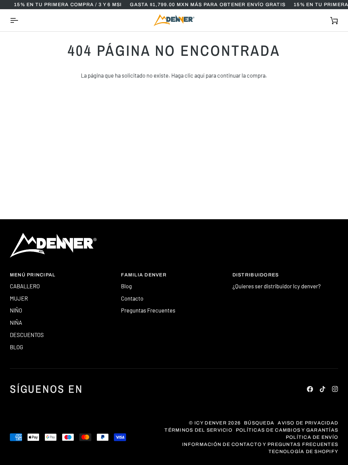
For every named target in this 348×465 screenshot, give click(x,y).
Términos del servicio (198, 430)
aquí (199, 75)
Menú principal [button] (33, 274)
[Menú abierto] (20, 20)
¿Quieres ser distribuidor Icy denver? (276, 286)
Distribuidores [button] (255, 274)
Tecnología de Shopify (303, 451)
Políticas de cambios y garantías (287, 430)
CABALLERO (25, 286)
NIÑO (16, 310)
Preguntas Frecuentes (148, 310)
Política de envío (312, 437)
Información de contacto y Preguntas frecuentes (260, 444)
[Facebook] (310, 389)
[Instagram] (335, 389)
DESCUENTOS (27, 334)
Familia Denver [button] (144, 274)
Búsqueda (259, 423)
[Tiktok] (322, 389)
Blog (126, 286)
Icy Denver (210, 423)
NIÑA (16, 322)
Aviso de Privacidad (308, 423)
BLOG (16, 346)
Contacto (132, 298)
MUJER (19, 298)
